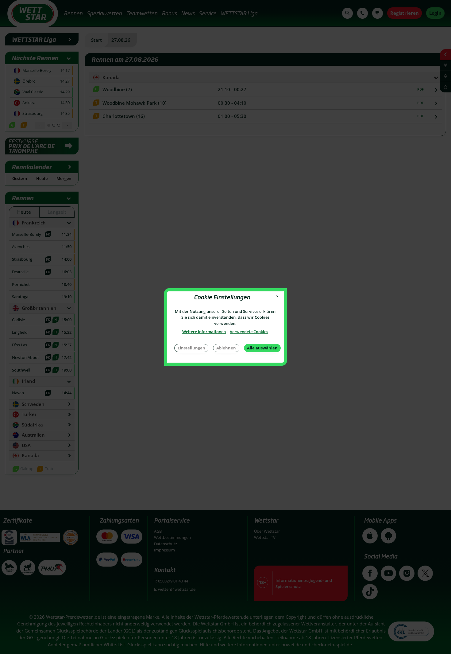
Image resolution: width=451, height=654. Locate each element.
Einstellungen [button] (191, 348)
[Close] (277, 296)
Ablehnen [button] (226, 348)
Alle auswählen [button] (262, 348)
